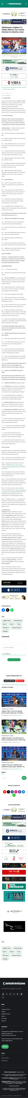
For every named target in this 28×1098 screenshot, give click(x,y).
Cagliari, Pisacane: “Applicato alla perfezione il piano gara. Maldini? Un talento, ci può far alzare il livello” (13, 766)
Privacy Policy (4, 1060)
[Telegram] (23, 792)
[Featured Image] (14, 700)
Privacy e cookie (5, 1058)
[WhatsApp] (12, 610)
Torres (19, 624)
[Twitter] (7, 610)
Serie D (12, 624)
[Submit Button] (24, 778)
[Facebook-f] (12, 792)
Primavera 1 (6, 627)
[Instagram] (16, 792)
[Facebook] (3, 610)
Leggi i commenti (14, 659)
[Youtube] (4, 792)
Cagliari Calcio (7, 620)
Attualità (5, 631)
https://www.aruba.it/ (14, 1086)
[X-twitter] (8, 792)
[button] (2, 4)
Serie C (5, 624)
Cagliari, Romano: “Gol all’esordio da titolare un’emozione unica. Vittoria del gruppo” (13, 739)
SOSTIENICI (4, 1026)
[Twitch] (19, 792)
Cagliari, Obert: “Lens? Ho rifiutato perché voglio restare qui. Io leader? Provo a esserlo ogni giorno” (12, 713)
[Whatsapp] (14, 795)
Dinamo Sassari (16, 627)
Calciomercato (18, 620)
